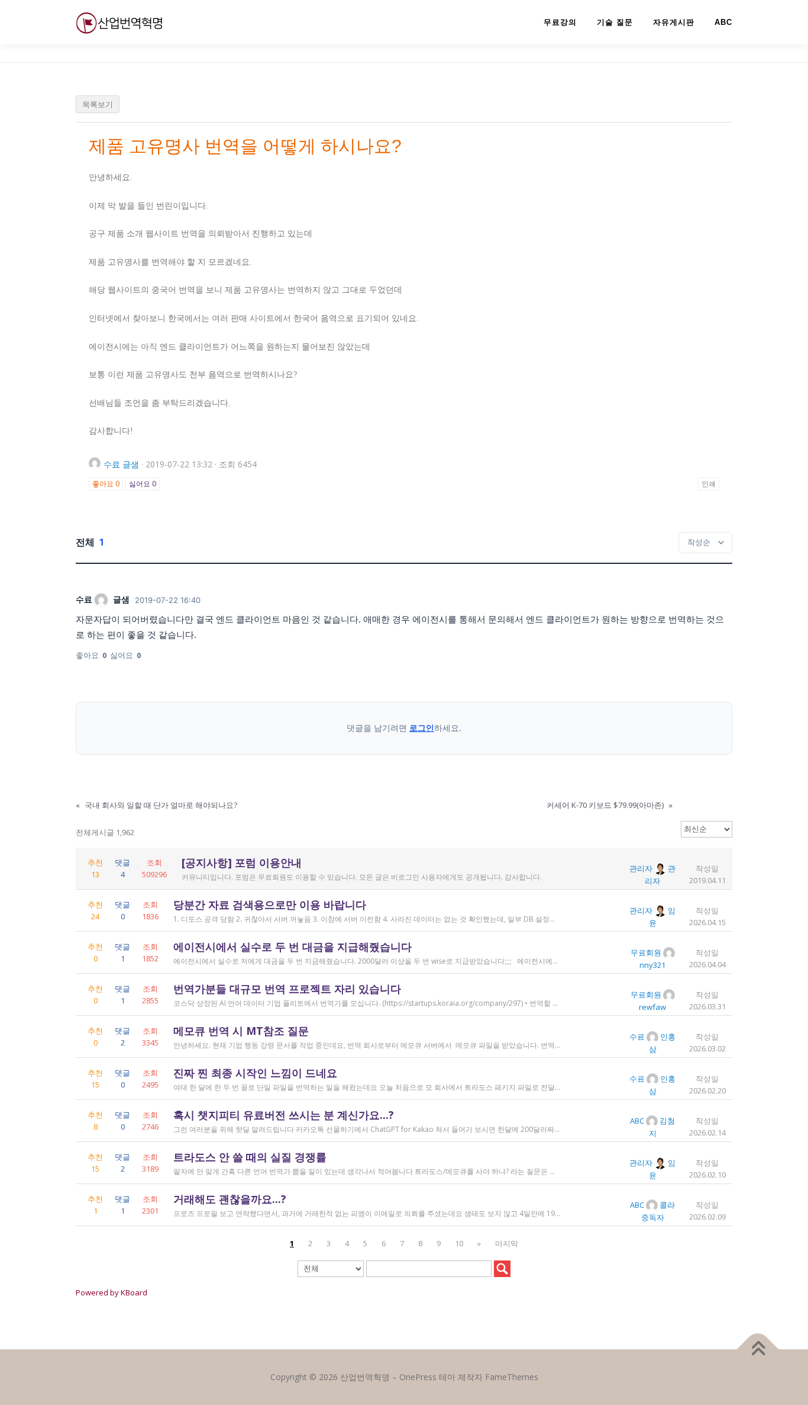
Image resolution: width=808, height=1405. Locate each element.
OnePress (418, 1376)
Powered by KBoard (111, 1292)
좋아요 (105, 484)
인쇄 (709, 484)
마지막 (506, 1243)
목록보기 (97, 104)
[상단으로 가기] (758, 1350)
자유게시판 (673, 22)
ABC (723, 22)
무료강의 (560, 22)
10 (459, 1243)
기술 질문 (615, 22)
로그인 (421, 728)
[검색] (502, 1268)
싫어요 (142, 484)
